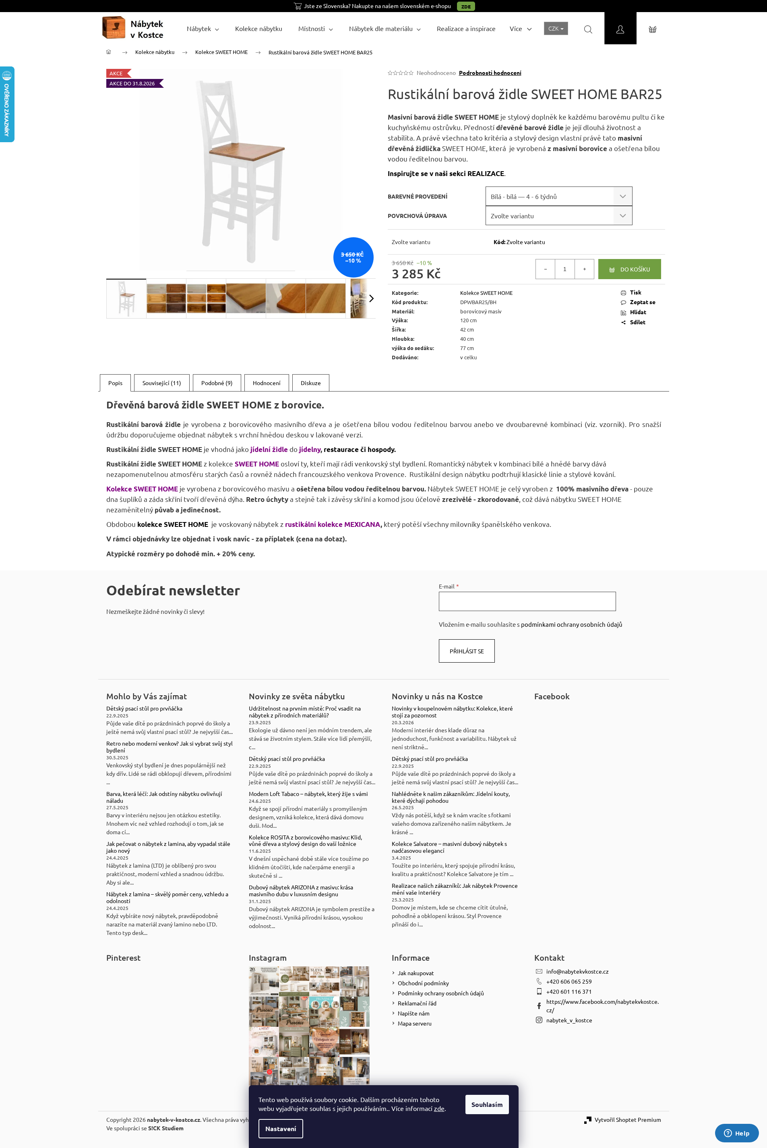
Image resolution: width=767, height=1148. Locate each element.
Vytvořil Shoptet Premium (628, 1119)
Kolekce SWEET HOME (486, 292)
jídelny (309, 449)
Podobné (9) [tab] (217, 382)
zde (439, 1108)
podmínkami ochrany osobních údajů (571, 624)
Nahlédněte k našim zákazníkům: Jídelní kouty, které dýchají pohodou (451, 797)
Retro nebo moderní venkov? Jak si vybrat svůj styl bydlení (169, 747)
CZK (554, 28)
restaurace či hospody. (360, 449)
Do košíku (635, 269)
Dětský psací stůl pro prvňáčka (144, 708)
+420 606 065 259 (569, 981)
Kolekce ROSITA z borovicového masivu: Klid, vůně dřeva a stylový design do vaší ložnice (305, 841)
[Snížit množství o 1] (545, 269)
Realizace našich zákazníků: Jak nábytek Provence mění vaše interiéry (455, 889)
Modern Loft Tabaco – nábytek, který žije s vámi (308, 793)
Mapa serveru (415, 1023)
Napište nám (414, 1013)
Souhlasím (487, 1104)
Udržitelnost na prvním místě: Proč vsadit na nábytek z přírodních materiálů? (305, 712)
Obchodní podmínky (423, 982)
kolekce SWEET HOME (172, 524)
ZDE (466, 6)
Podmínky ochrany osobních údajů (441, 993)
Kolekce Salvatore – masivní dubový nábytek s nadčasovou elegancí (449, 847)
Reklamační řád (417, 1003)
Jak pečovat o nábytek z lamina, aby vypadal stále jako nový (168, 847)
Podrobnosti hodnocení (490, 72)
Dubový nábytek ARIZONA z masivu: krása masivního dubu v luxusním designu (301, 890)
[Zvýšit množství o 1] (584, 269)
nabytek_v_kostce (569, 1020)
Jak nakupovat (416, 972)
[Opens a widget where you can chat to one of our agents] (737, 1134)
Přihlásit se (467, 651)
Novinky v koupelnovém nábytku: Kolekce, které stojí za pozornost (452, 712)
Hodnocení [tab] (267, 382)
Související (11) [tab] (162, 382)
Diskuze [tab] (311, 382)
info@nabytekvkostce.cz (577, 971)
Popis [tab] (115, 382)
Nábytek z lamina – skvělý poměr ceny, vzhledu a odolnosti (167, 897)
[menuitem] (203, 28)
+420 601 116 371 (569, 991)
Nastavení (280, 1128)
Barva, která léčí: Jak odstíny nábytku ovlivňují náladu (164, 797)
